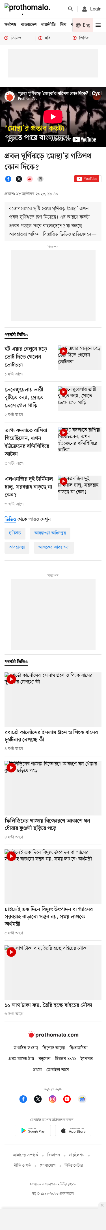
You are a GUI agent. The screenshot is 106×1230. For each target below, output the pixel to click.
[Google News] (82, 1100)
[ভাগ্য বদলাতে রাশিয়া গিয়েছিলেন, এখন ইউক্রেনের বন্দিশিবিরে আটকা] (79, 439)
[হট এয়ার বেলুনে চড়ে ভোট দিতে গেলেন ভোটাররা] (79, 358)
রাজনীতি (48, 24)
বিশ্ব (63, 24)
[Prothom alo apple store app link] (73, 1131)
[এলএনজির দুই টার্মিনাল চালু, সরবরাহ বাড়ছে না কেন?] (79, 488)
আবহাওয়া (17, 547)
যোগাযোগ (48, 1165)
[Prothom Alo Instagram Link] (55, 1100)
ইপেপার (87, 1059)
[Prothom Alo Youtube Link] (69, 1100)
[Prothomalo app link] (32, 1131)
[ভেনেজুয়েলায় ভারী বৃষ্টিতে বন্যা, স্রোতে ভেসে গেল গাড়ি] (79, 398)
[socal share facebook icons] (10, 181)
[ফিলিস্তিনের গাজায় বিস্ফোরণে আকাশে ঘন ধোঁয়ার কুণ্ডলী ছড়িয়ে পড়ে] (53, 788)
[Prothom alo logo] (53, 1036)
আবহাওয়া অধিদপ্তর (50, 533)
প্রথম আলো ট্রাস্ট (21, 1059)
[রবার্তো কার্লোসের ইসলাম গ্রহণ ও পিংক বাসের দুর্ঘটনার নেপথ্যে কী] (53, 699)
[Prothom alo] (29, 9)
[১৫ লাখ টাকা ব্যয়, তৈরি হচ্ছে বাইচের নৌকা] (53, 972)
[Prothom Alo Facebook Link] (26, 1100)
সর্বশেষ (10, 24)
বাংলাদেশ (29, 24)
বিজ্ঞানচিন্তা (79, 1048)
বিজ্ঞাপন (53, 1155)
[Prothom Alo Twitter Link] (40, 1100)
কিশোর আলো (53, 1048)
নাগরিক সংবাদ (26, 1048)
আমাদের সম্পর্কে (25, 1155)
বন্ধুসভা (45, 1059)
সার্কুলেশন (76, 1155)
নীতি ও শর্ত (22, 1165)
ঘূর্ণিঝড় (15, 533)
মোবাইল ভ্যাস (57, 1070)
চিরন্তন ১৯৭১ (65, 1059)
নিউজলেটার (73, 1165)
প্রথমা (37, 1070)
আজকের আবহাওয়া (54, 547)
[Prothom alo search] (70, 9)
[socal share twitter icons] (20, 181)
